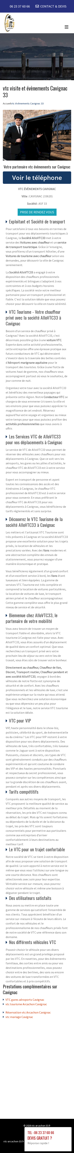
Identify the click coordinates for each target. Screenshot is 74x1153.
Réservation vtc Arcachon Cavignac (28, 1012)
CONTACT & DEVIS (53, 6)
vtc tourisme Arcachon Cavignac (26, 1004)
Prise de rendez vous (37, 212)
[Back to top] (63, 1142)
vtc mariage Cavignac (19, 1017)
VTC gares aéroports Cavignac (25, 999)
